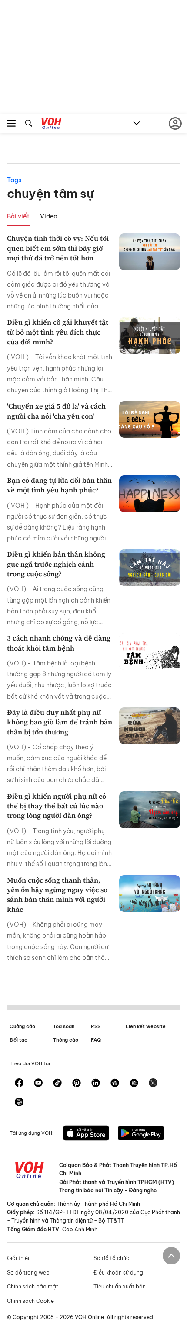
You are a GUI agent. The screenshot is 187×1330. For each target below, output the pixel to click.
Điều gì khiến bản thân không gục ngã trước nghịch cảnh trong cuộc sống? (56, 563)
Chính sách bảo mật (32, 1286)
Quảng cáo (22, 1026)
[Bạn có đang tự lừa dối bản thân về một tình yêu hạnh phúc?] (149, 493)
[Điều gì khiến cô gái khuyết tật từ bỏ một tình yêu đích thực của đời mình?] (149, 335)
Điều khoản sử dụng (118, 1272)
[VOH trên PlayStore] (141, 1134)
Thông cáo (65, 1040)
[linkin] (95, 1083)
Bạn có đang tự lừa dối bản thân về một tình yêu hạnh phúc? (59, 485)
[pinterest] (76, 1083)
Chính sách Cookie (30, 1301)
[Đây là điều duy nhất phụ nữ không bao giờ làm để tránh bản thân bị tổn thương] (149, 725)
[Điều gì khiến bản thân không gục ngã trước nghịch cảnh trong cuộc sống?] (149, 567)
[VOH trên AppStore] (86, 1134)
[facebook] (19, 1083)
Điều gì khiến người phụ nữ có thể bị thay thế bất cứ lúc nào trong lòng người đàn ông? (56, 806)
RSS (95, 1026)
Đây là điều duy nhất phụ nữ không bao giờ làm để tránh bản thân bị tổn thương (59, 722)
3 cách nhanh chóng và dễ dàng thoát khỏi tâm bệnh (58, 642)
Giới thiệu (19, 1258)
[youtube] (38, 1083)
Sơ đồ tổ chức (111, 1258)
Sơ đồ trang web (28, 1272)
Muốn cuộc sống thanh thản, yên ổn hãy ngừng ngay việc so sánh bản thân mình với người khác (57, 894)
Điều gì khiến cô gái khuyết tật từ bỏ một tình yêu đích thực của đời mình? (57, 331)
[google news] (114, 1083)
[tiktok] (57, 1083)
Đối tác (18, 1040)
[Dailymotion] (19, 1102)
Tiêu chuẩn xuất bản (120, 1286)
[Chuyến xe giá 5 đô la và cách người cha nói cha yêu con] (149, 419)
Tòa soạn (63, 1026)
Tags (14, 180)
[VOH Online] (51, 124)
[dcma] (134, 1083)
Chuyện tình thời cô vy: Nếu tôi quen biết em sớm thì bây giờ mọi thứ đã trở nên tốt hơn (58, 248)
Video (48, 216)
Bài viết (18, 216)
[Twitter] (153, 1083)
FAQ (96, 1040)
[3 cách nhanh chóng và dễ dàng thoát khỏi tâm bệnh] (149, 651)
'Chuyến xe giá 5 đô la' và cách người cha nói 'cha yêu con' (56, 410)
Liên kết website (146, 1026)
